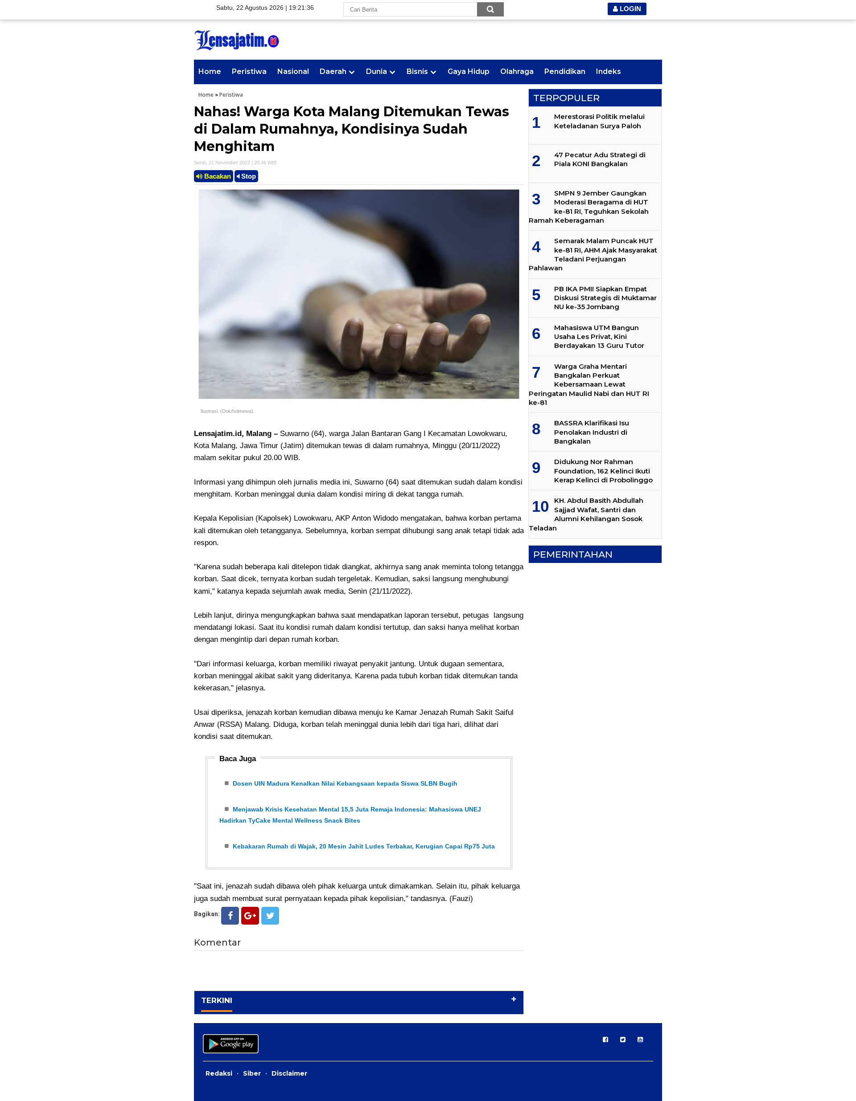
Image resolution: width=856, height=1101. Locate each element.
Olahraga (517, 71)
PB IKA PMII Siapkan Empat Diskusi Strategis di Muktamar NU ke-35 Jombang (605, 298)
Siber (252, 1073)
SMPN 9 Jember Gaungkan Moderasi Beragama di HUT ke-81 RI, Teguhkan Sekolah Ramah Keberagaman (589, 206)
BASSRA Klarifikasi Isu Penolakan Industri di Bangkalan (591, 432)
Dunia (376, 71)
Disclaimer (289, 1073)
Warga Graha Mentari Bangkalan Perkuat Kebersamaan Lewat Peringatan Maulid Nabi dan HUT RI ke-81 (589, 384)
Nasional (293, 71)
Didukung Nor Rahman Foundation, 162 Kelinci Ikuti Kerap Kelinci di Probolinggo (603, 470)
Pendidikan (564, 71)
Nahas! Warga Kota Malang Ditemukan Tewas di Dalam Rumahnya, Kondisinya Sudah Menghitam (351, 129)
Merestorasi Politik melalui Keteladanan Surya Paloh (599, 121)
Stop (247, 176)
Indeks (608, 71)
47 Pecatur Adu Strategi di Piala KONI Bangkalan (600, 159)
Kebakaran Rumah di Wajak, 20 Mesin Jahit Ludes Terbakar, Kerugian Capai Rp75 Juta (364, 846)
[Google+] (250, 916)
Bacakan (216, 176)
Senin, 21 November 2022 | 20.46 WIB (235, 162)
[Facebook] (230, 916)
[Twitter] (270, 916)
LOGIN (629, 8)
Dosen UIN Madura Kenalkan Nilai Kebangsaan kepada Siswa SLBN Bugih (345, 783)
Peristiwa (249, 71)
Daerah (333, 71)
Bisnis (417, 71)
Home (209, 71)
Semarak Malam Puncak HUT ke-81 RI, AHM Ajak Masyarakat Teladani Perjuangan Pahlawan (593, 254)
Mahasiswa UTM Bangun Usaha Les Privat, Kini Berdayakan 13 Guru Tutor (599, 336)
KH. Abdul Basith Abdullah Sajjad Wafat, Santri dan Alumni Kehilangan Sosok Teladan (586, 514)
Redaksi (219, 1073)
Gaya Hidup (469, 71)
